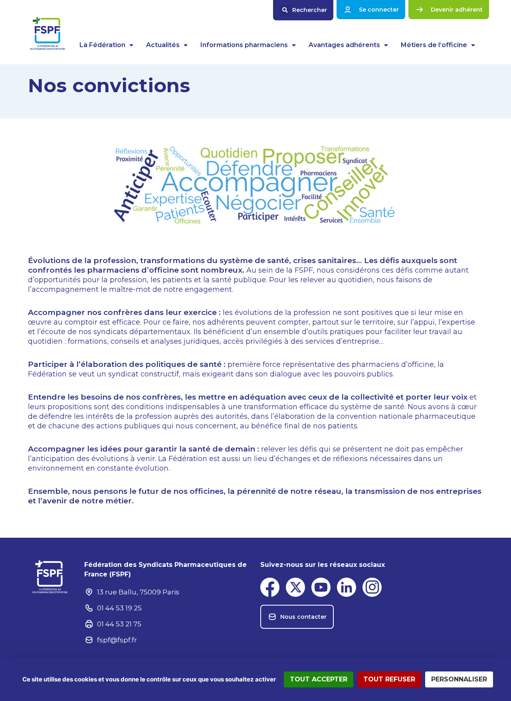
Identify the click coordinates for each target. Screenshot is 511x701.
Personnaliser (459, 679)
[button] (303, 10)
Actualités (163, 45)
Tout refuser (389, 679)
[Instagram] (372, 587)
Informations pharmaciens (244, 45)
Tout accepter (318, 679)
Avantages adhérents (344, 45)
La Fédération (102, 45)
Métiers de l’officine (434, 45)
